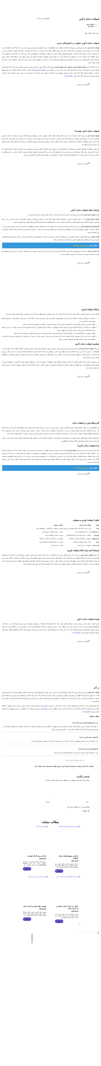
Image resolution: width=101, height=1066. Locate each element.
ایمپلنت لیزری (65, 766)
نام (87, 802)
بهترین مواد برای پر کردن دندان (34, 906)
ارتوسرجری (44, 706)
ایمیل (48, 802)
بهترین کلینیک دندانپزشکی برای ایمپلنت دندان (48, 766)
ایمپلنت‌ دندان (39, 47)
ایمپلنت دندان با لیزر (87, 766)
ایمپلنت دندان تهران (75, 766)
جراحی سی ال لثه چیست (36, 856)
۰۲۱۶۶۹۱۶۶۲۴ (68, 76)
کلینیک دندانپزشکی (39, 70)
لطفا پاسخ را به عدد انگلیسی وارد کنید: (78, 807)
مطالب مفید (90, 24)
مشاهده (59, 871)
